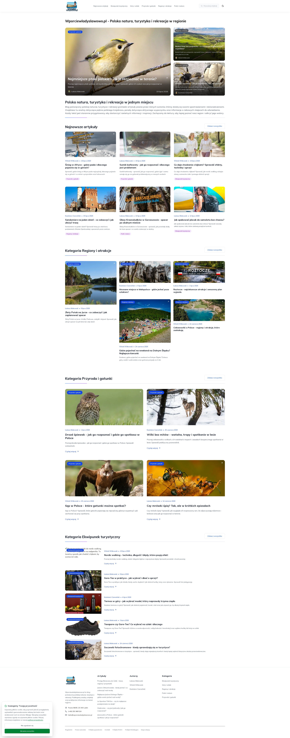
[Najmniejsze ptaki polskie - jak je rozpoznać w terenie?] (118, 62)
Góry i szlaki (134, 6)
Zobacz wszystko (214, 126)
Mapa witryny (145, 730)
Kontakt (107, 730)
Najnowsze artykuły (100, 6)
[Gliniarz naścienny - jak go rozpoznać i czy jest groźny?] (199, 79)
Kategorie (167, 676)
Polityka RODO (117, 730)
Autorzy (134, 676)
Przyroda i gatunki (149, 6)
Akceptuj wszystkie (27, 731)
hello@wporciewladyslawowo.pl (80, 715)
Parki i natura (179, 6)
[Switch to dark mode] (223, 6)
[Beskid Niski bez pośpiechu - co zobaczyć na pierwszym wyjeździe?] (199, 44)
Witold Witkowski (72, 161)
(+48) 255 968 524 (74, 711)
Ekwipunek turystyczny (119, 6)
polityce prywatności (35, 720)
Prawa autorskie (80, 730)
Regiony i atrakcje (165, 6)
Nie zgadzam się (27, 726)
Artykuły (101, 676)
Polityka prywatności (95, 730)
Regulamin (68, 730)
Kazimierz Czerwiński (73, 216)
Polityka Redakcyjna (131, 730)
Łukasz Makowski (126, 161)
